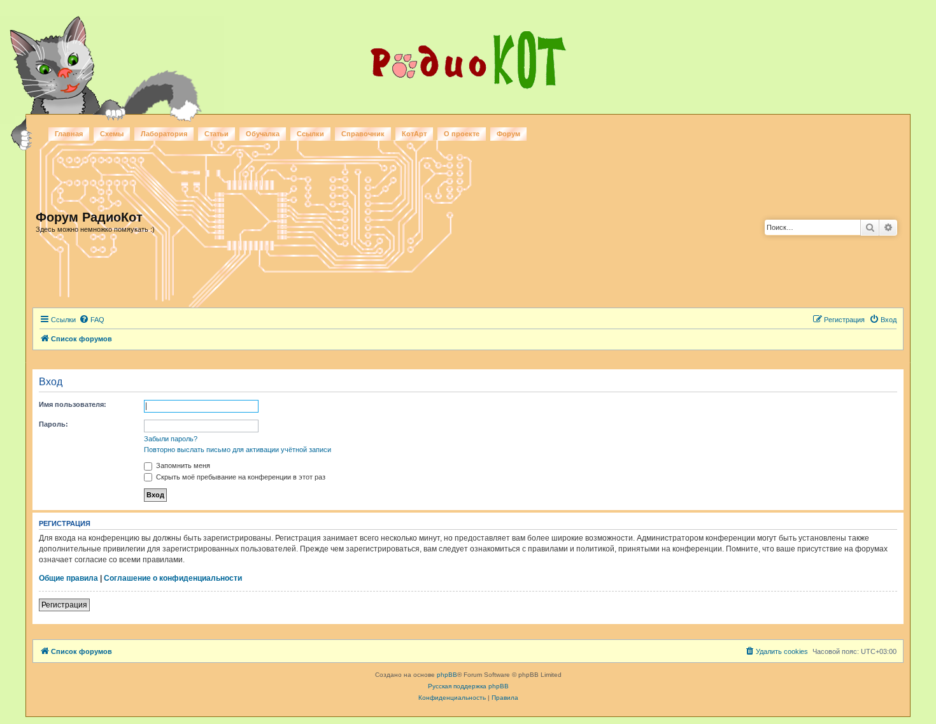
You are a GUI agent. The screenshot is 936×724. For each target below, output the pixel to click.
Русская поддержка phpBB (468, 686)
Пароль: (53, 424)
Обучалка (263, 134)
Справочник (363, 134)
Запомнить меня (182, 465)
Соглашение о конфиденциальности (173, 578)
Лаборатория (164, 134)
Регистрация (64, 604)
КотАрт (414, 134)
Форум (508, 134)
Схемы (112, 134)
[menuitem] (91, 319)
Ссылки (310, 134)
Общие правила (68, 578)
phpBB (447, 674)
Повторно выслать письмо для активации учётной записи (237, 449)
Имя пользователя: (72, 404)
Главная (69, 134)
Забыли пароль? (170, 439)
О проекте (461, 134)
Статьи (216, 134)
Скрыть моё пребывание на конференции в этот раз (239, 477)
